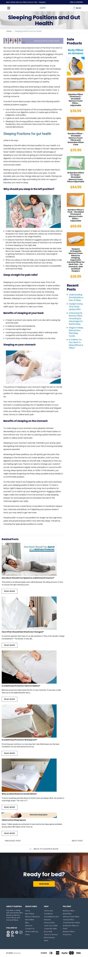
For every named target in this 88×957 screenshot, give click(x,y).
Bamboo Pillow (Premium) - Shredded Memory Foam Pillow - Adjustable (75, 100)
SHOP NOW (44, 884)
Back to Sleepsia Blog (45, 849)
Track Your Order (51, 925)
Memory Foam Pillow (71, 917)
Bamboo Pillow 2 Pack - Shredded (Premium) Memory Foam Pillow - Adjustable (76, 215)
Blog (27, 922)
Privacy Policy (49, 922)
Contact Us (29, 928)
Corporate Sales (50, 928)
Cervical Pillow (68, 919)
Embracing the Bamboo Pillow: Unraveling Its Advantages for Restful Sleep (76, 318)
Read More (9, 591)
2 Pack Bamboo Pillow (71, 922)
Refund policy (49, 937)
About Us (28, 925)
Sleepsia (17, 953)
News (46, 940)
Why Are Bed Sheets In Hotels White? (19, 794)
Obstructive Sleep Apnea (14, 820)
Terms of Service (51, 934)
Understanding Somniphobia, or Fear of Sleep (76, 297)
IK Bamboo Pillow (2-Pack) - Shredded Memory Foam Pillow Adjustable (75, 177)
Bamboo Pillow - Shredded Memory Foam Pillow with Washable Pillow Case (76, 139)
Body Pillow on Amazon (75, 51)
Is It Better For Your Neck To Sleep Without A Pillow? (76, 343)
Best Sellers (29, 919)
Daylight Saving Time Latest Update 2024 (76, 306)
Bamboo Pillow (68, 911)
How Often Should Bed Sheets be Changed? (23, 632)
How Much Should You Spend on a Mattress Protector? (28, 578)
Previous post (13, 840)
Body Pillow (67, 914)
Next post (77, 840)
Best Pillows (29, 914)
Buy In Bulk (48, 931)
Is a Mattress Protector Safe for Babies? (21, 686)
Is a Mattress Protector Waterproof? (19, 739)
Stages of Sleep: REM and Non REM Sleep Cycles (76, 331)
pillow (6, 179)
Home (8, 31)
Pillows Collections (32, 917)
